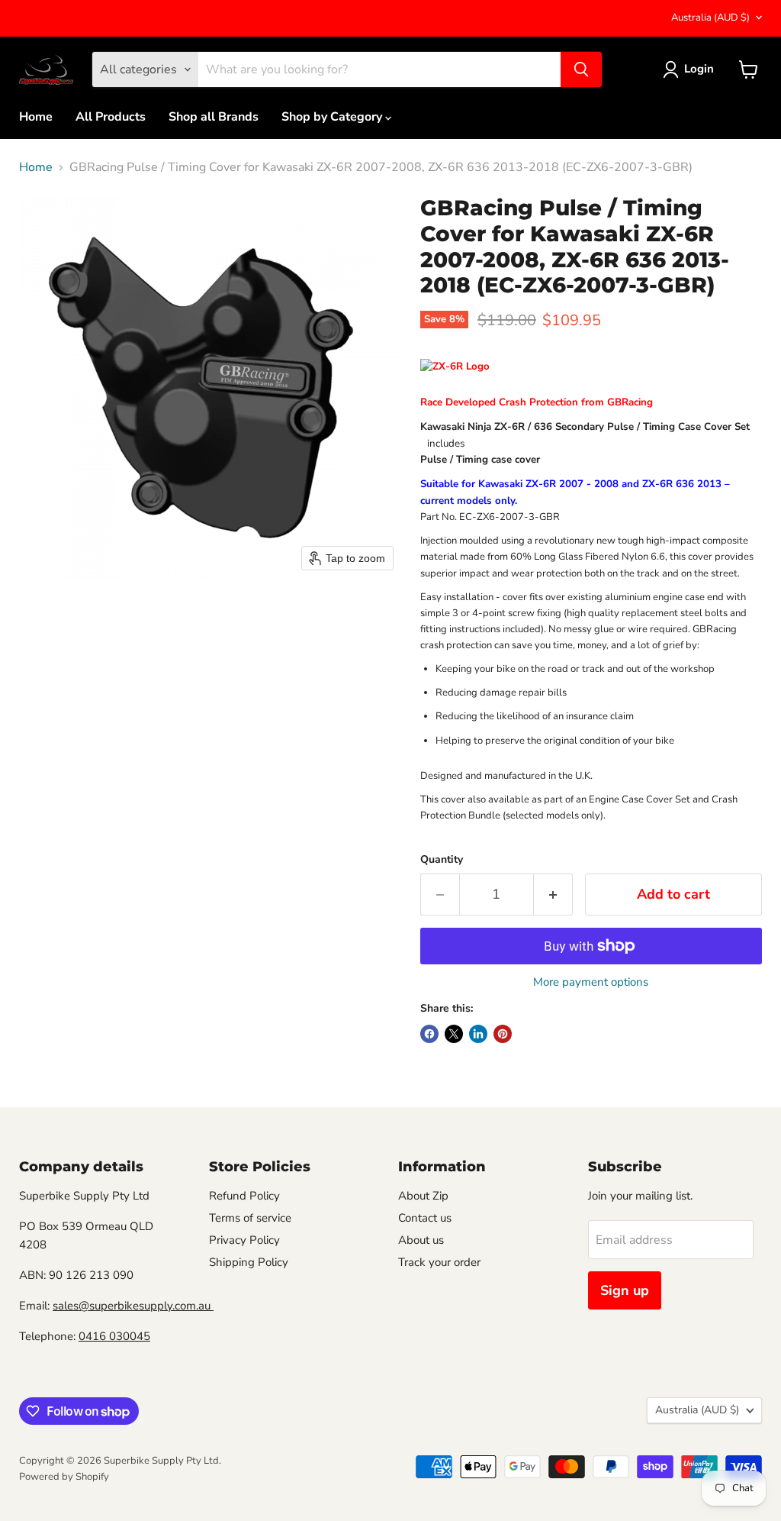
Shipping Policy (248, 1262)
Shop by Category (333, 116)
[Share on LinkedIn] (478, 1034)
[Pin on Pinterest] (502, 1034)
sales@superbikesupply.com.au (133, 1305)
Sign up (624, 1290)
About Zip (423, 1195)
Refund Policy (244, 1195)
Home (36, 116)
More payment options (590, 982)
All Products (111, 116)
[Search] (581, 69)
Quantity (441, 860)
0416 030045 (114, 1336)
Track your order (439, 1262)
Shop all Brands (214, 116)
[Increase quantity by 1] (553, 895)
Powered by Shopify (64, 1477)
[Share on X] (454, 1034)
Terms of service (250, 1218)
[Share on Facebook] (429, 1034)
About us (421, 1240)
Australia (710, 17)
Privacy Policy (244, 1240)
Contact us (425, 1218)
